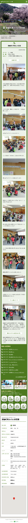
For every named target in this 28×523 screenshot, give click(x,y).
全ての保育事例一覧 (20, 376)
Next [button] (24, 386)
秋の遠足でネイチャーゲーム (15, 357)
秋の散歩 (11, 354)
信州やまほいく (6, 1)
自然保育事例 (12, 36)
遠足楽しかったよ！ (13, 349)
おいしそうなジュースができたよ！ (17, 359)
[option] (7, 384)
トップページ (4, 36)
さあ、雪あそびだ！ (13, 364)
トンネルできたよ (13, 362)
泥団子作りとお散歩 (13, 369)
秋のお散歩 (11, 367)
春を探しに (11, 351)
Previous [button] (3, 386)
